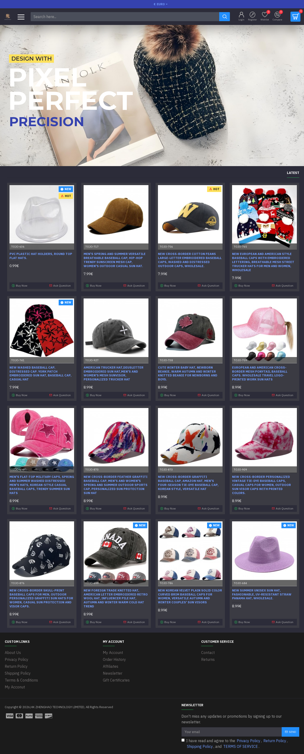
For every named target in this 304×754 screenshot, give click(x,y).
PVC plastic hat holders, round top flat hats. (41, 256)
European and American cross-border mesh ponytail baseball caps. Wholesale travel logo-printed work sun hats (259, 374)
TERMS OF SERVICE (240, 746)
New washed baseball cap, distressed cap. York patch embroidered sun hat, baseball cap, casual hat (40, 374)
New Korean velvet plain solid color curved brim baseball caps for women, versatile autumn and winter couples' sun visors (190, 597)
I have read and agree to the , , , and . (237, 743)
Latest (293, 173)
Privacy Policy (248, 740)
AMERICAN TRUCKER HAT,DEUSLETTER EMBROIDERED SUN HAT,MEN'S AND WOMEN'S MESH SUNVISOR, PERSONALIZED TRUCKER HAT (113, 374)
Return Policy (274, 740)
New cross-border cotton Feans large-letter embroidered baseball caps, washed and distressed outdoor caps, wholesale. (190, 260)
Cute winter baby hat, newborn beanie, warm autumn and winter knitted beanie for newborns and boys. (187, 374)
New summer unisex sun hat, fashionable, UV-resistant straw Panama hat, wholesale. (261, 594)
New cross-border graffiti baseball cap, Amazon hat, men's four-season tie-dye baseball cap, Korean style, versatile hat (188, 483)
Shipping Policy (200, 746)
